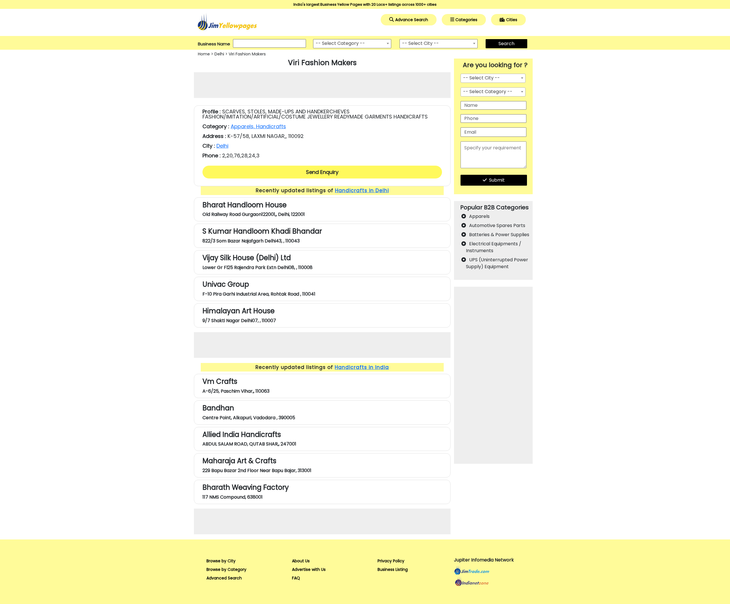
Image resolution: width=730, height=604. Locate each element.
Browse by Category (226, 569)
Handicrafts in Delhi (362, 190)
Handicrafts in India (362, 367)
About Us (301, 561)
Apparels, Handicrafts (258, 126)
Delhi (219, 54)
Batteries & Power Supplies (499, 234)
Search (506, 43)
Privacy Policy (391, 561)
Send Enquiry (322, 172)
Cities (511, 20)
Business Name (214, 44)
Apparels (479, 216)
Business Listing (393, 569)
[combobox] (352, 43)
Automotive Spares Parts (497, 225)
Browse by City (221, 561)
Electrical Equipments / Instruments (493, 247)
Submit (497, 180)
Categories (466, 20)
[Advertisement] (322, 85)
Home (204, 54)
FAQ (296, 578)
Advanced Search (224, 578)
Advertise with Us (309, 569)
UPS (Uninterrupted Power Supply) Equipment (497, 263)
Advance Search (411, 20)
